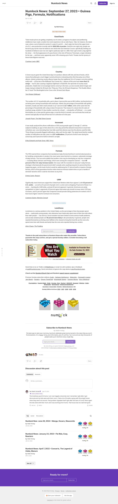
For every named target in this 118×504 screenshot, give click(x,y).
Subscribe (102, 3)
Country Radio (42, 283)
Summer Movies (72, 279)
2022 (58, 289)
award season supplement (69, 273)
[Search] (91, 3)
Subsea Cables (52, 286)
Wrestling (59, 286)
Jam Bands (29, 279)
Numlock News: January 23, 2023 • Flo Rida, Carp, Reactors (46, 435)
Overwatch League (84, 277)
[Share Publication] (95, 3)
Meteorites (73, 277)
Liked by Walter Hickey (37, 393)
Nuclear (63, 283)
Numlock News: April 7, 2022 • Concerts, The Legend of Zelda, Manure (48, 450)
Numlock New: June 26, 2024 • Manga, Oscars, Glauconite (50, 421)
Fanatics (37, 279)
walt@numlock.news (34, 269)
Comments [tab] (30, 374)
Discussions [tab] (39, 416)
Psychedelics (33, 283)
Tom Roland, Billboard (32, 94)
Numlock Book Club (43, 273)
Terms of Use (67, 346)
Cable (87, 283)
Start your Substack (54, 495)
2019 (70, 289)
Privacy (57, 491)
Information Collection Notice (58, 348)
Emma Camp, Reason (32, 176)
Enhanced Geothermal (66, 284)
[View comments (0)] (43, 458)
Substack (50, 500)
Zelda (48, 283)
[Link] (22, 36)
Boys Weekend (84, 279)
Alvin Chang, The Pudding (34, 226)
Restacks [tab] (37, 374)
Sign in (112, 3)
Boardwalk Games (60, 279)
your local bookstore (58, 259)
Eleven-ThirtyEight (47, 279)
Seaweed (75, 283)
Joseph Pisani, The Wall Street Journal (38, 118)
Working (81, 283)
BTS (75, 286)
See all (29, 463)
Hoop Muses (46, 286)
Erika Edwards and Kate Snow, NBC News (39, 140)
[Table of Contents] (2, 252)
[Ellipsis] (91, 391)
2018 (74, 289)
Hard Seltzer (55, 284)
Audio (52, 277)
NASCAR (69, 283)
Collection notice (71, 491)
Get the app (68, 495)
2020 (66, 289)
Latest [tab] (32, 416)
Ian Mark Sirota (34, 391)
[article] (59, 425)
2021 (62, 289)
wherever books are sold (73, 259)
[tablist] (33, 374)
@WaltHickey (49, 267)
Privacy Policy (73, 348)
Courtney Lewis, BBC (32, 61)
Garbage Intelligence (62, 277)
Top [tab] (28, 416)
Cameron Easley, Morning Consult (36, 198)
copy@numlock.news (78, 269)
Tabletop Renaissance (67, 286)
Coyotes (53, 283)
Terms (62, 491)
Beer (58, 283)
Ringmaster (47, 284)
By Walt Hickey (30, 424)
